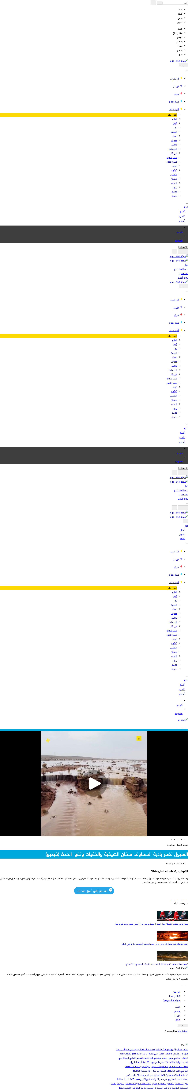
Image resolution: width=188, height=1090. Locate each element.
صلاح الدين (172, 162)
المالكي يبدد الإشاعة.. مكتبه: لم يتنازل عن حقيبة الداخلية (160, 1071)
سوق (176, 94)
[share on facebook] (186, 838)
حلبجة (174, 196)
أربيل (175, 123)
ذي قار (174, 153)
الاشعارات (183, 247)
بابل (175, 128)
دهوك (174, 140)
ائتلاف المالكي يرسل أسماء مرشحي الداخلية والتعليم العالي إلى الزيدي (153, 1058)
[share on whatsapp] (176, 838)
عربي (181, 1025)
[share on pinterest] (169, 838)
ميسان (174, 179)
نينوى (174, 187)
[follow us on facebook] (186, 985)
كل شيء (174, 78)
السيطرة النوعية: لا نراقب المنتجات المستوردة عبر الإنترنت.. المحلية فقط (153, 1088)
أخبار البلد (174, 109)
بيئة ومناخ (174, 102)
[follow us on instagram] (179, 985)
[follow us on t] (176, 985)
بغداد (174, 136)
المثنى (173, 174)
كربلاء (174, 166)
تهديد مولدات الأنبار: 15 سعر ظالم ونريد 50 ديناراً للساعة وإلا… (158, 1062)
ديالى (174, 145)
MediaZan (183, 1031)
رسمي (177, 1011)
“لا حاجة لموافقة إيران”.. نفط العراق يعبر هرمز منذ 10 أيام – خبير (157, 1075)
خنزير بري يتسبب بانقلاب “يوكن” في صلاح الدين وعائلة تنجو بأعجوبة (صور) (153, 1054)
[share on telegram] (172, 838)
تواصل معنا (174, 996)
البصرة (174, 132)
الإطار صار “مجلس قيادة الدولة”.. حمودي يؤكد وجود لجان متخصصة (156, 1066)
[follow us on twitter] (183, 985)
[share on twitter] (183, 838)
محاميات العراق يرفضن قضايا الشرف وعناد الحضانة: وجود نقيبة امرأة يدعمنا (152, 1049)
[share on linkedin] (179, 838)
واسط (174, 192)
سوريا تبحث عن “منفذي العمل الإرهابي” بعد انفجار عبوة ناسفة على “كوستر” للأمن (149, 1083)
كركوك (174, 170)
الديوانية (173, 149)
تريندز (176, 86)
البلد (177, 1007)
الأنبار (174, 119)
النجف (174, 183)
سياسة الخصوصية (171, 1000)
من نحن (176, 992)
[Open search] (174, 251)
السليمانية (172, 157)
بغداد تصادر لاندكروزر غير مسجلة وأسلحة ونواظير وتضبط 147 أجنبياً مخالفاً (152, 1079)
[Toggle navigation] (187, 70)
